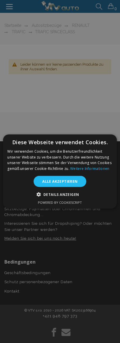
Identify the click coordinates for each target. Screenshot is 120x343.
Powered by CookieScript (60, 202)
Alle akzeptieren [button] (59, 181)
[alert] (60, 171)
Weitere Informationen (89, 168)
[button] (60, 194)
